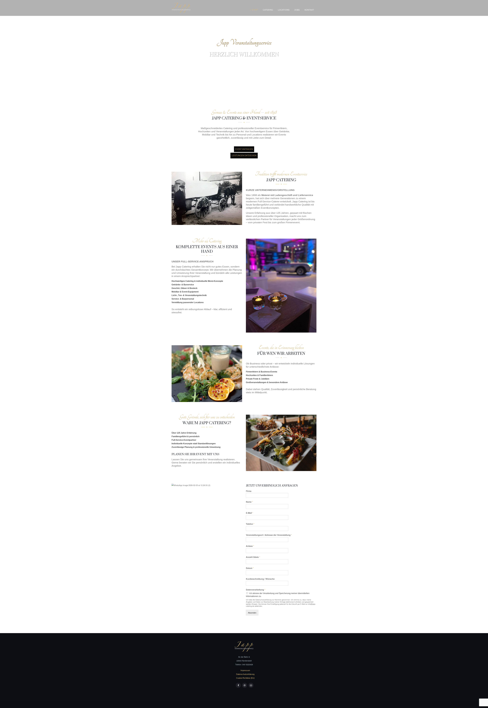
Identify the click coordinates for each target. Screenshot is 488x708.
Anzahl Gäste (253, 557)
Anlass (250, 546)
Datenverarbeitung (255, 589)
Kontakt (309, 10)
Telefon (250, 523)
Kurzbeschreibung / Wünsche (260, 579)
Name (249, 501)
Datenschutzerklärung (245, 674)
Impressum (245, 670)
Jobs (297, 10)
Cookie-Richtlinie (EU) (245, 678)
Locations (283, 10)
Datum (250, 568)
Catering (268, 10)
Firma (248, 491)
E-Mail (249, 512)
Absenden (252, 612)
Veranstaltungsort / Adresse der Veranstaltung (269, 534)
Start (255, 10)
